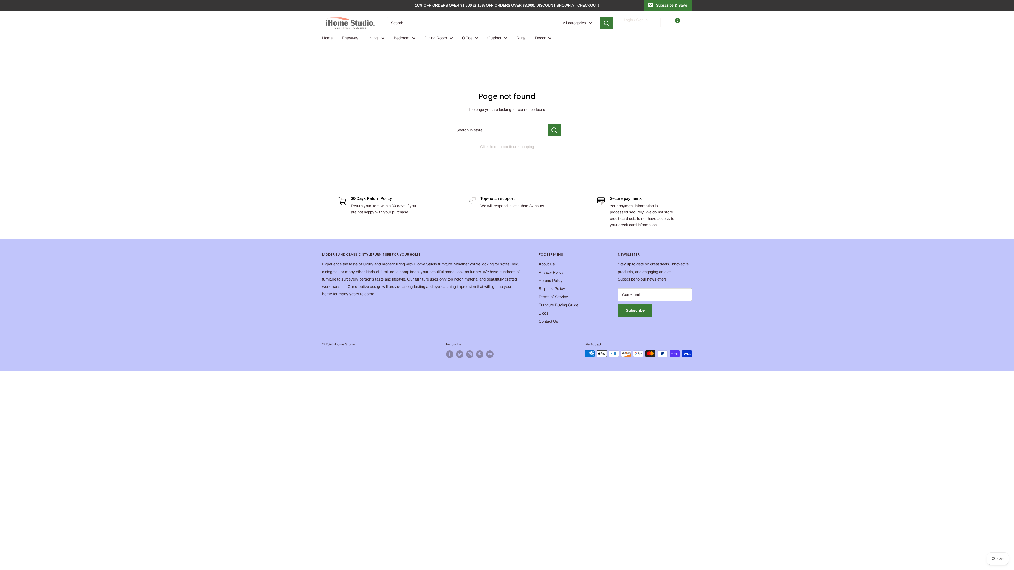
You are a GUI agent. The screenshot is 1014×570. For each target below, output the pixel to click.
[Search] (606, 23)
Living (373, 38)
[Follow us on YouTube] (490, 354)
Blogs (543, 313)
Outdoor (494, 38)
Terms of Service (553, 296)
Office (467, 38)
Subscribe (635, 310)
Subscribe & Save (671, 5)
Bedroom (402, 38)
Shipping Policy (552, 288)
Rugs (521, 38)
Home (327, 38)
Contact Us (548, 321)
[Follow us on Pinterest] (479, 354)
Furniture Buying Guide (558, 305)
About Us (547, 264)
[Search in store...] (554, 130)
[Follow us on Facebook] (449, 354)
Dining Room (436, 38)
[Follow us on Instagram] (469, 354)
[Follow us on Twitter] (459, 354)
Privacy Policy (551, 272)
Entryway (350, 38)
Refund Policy (551, 280)
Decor (540, 38)
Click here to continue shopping (507, 146)
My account (635, 25)
